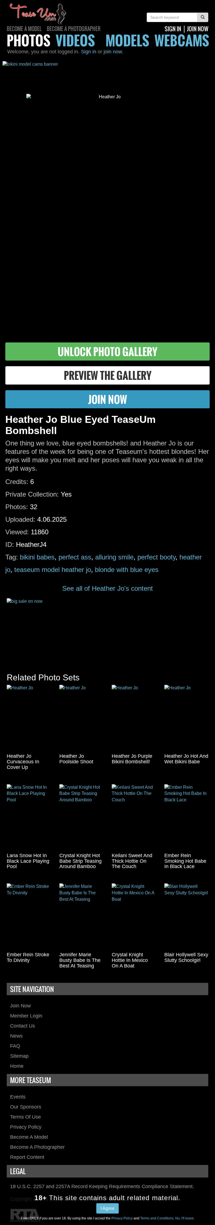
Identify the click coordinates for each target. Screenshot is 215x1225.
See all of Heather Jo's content (107, 588)
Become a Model (24, 28)
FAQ (15, 1046)
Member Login (26, 1016)
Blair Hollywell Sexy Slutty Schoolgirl (186, 957)
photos (28, 40)
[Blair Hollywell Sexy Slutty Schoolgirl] (186, 916)
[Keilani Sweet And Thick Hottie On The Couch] (134, 817)
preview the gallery (107, 375)
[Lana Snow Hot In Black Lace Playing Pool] (29, 817)
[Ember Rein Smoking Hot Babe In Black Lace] (186, 817)
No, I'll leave (184, 1218)
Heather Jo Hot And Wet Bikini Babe (186, 758)
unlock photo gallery (107, 351)
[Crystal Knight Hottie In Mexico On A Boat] (134, 916)
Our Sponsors (25, 1107)
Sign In (173, 29)
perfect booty (156, 557)
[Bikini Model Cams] (107, 73)
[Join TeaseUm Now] (107, 630)
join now (197, 29)
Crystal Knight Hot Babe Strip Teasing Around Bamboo (80, 861)
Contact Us (22, 1026)
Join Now (20, 1006)
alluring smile (114, 557)
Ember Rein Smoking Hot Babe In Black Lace (185, 861)
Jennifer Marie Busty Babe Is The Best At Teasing (80, 960)
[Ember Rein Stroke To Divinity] (29, 916)
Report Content (27, 1157)
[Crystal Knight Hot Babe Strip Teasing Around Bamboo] (81, 817)
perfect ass (75, 557)
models (127, 40)
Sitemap (19, 1056)
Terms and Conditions (157, 1218)
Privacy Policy (25, 1127)
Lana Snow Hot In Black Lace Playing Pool (28, 861)
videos (75, 40)
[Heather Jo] (29, 718)
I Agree (107, 1208)
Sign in (88, 51)
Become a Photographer (74, 28)
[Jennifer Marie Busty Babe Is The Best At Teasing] (81, 916)
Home (17, 1066)
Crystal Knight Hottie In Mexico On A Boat (130, 960)
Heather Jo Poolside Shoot (76, 758)
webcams (182, 40)
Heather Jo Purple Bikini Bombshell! (132, 758)
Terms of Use (25, 1117)
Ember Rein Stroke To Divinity (28, 957)
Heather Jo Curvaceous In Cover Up (23, 761)
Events (17, 1097)
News (16, 1036)
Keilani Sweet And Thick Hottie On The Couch (132, 861)
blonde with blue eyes (126, 569)
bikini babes (37, 557)
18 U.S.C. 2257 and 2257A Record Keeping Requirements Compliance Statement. (102, 1186)
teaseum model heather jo (52, 569)
